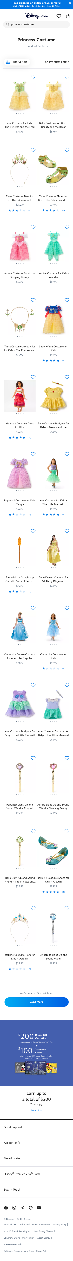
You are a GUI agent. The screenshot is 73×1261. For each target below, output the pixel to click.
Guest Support (13, 1127)
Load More (36, 1002)
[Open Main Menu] (5, 16)
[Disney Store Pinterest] (30, 1207)
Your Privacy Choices (43, 1231)
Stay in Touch (12, 1190)
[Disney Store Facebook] (5, 1207)
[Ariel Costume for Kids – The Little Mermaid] (53, 474)
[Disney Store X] (22, 1207)
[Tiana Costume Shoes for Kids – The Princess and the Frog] (53, 170)
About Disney (43, 1238)
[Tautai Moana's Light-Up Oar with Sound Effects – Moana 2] (20, 551)
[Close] (69, 3)
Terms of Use (10, 1224)
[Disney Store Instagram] (14, 1207)
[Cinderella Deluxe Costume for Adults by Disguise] (20, 628)
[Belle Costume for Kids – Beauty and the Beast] (53, 97)
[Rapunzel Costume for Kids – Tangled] (20, 474)
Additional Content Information (35, 1224)
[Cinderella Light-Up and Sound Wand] (53, 929)
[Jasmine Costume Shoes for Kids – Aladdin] (53, 852)
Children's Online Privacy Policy (19, 1238)
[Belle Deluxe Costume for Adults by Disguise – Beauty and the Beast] (53, 551)
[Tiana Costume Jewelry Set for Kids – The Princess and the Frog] (20, 320)
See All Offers (54, 6)
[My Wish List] (59, 16)
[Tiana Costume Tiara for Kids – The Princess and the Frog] (20, 170)
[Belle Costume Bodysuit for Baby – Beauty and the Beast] (53, 397)
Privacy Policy (59, 1224)
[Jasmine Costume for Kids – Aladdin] (53, 247)
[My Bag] (68, 16)
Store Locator (12, 1158)
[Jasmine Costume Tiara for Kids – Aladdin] (20, 929)
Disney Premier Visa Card (22, 1174)
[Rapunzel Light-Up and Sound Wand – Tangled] (20, 778)
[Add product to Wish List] (33, 76)
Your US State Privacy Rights (17, 1231)
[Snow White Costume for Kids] (53, 320)
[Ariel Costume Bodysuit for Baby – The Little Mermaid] (20, 705)
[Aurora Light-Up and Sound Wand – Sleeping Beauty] (53, 778)
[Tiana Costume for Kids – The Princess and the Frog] (20, 97)
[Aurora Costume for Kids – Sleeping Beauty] (20, 247)
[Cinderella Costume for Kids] (53, 628)
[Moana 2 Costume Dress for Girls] (20, 397)
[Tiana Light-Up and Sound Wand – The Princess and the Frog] (20, 852)
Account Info (12, 1143)
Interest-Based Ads (13, 1244)
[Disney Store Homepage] (36, 16)
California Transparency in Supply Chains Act (25, 1251)
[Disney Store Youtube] (39, 1207)
